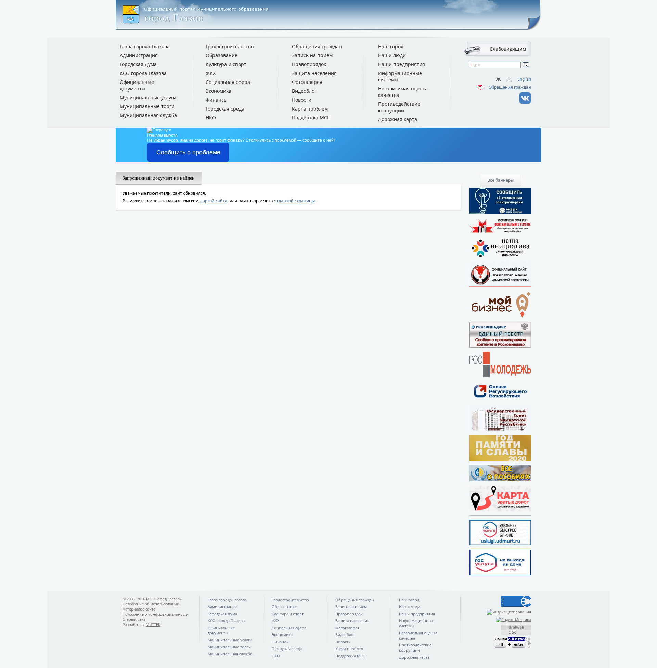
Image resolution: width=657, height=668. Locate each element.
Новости (301, 100)
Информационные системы (400, 76)
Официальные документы (137, 85)
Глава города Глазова (145, 46)
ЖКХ (211, 73)
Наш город (390, 46)
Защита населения (314, 73)
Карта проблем (310, 108)
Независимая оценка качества (403, 91)
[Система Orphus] (500, 642)
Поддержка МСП (311, 117)
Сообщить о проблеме (188, 152)
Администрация (139, 55)
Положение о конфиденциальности (156, 614)
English (524, 79)
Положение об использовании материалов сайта (151, 606)
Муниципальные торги (147, 106)
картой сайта (214, 201)
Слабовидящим (508, 49)
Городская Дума (138, 64)
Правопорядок (309, 64)
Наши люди (392, 55)
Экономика (218, 91)
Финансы (217, 100)
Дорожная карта (397, 119)
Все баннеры (500, 180)
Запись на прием (312, 55)
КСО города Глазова (143, 73)
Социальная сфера (228, 82)
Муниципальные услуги (148, 97)
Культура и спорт (226, 64)
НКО (211, 117)
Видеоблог (304, 91)
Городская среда (225, 108)
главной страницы (296, 201)
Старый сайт (134, 619)
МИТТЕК (153, 624)
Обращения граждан (510, 87)
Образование (221, 55)
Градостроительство (230, 46)
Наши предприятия (401, 64)
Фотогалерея (307, 82)
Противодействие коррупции (399, 107)
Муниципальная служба (148, 115)
